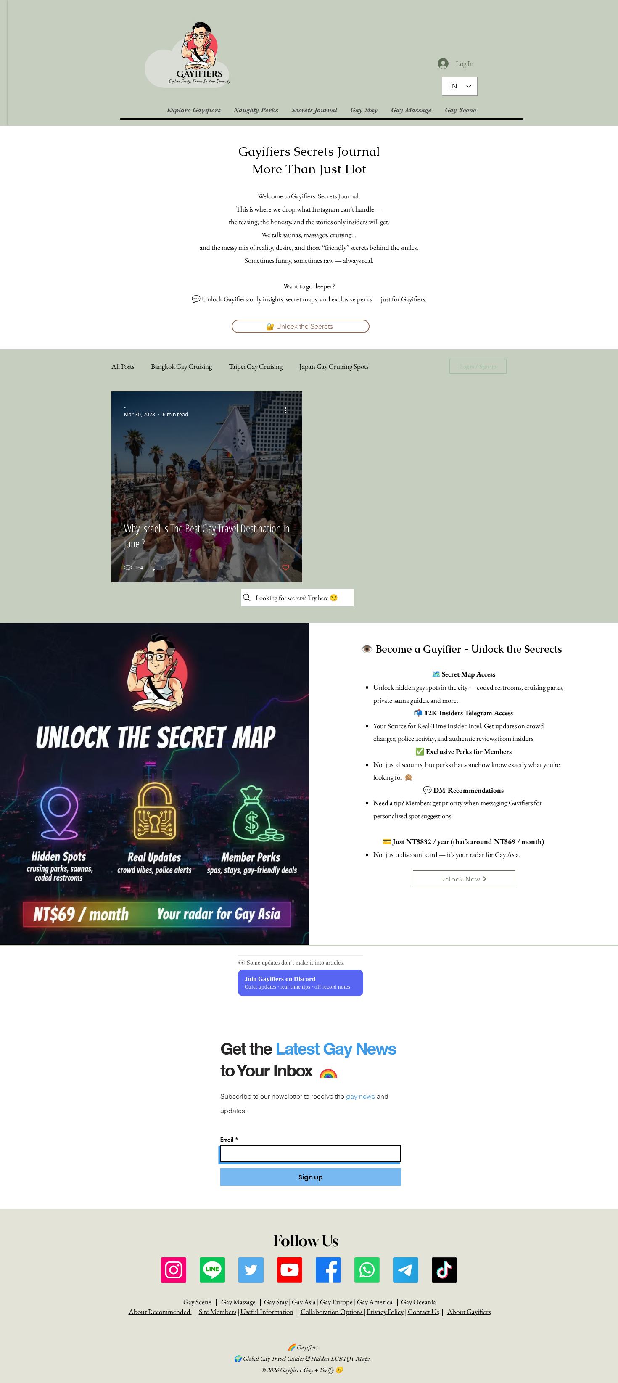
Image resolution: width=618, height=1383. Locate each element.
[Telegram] (405, 1270)
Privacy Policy (385, 1311)
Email (226, 1139)
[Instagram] (173, 1270)
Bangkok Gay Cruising (181, 366)
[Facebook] (328, 1270)
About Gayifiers (469, 1311)
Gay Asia (304, 1301)
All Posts (122, 366)
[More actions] (288, 410)
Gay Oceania (418, 1301)
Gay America (375, 1301)
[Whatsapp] (367, 1270)
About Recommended (160, 1311)
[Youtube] (289, 1270)
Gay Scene (198, 1301)
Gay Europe (336, 1301)
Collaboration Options (332, 1311)
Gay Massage (239, 1301)
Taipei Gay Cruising (256, 366)
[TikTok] (444, 1270)
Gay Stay (276, 1301)
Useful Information (266, 1311)
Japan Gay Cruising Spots (333, 366)
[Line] (212, 1270)
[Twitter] (251, 1270)
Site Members (217, 1311)
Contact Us (423, 1311)
